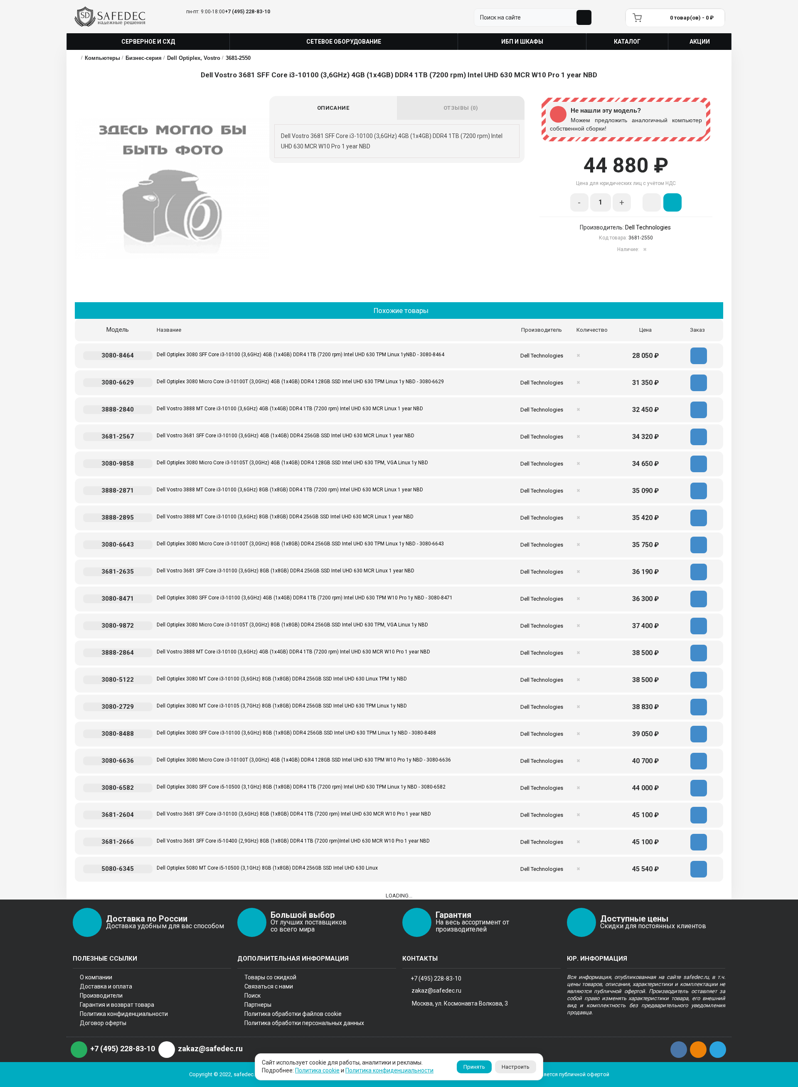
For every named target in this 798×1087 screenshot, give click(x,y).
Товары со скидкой (270, 977)
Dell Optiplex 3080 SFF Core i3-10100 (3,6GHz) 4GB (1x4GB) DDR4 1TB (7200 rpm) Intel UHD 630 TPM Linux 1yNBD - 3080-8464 (300, 354)
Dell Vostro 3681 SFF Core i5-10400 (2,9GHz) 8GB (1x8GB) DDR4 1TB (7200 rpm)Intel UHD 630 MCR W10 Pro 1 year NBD (293, 841)
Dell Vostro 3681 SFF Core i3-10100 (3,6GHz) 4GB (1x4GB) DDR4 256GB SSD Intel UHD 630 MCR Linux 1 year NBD (285, 436)
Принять (474, 1067)
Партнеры (257, 1004)
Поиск (252, 995)
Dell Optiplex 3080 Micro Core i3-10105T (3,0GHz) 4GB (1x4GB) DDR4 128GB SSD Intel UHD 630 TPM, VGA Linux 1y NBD (292, 463)
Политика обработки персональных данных (304, 1023)
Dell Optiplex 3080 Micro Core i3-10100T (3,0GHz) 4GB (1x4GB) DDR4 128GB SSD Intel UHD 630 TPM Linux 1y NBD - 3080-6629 (300, 382)
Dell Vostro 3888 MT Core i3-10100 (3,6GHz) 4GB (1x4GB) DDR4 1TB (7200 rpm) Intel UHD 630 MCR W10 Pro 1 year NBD (293, 652)
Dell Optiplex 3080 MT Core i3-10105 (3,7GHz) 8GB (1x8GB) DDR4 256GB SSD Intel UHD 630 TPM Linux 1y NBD (282, 706)
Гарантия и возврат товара (117, 1004)
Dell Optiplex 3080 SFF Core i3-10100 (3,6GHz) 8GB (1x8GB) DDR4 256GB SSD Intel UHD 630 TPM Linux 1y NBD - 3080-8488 (296, 733)
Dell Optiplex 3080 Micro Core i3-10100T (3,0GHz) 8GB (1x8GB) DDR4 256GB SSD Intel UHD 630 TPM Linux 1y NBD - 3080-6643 (300, 544)
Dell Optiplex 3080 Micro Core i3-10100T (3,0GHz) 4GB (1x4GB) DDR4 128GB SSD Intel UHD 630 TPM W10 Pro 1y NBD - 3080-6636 (304, 760)
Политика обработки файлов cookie (293, 1014)
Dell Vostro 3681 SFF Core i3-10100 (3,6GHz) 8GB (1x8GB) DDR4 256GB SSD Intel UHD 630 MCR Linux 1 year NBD (285, 571)
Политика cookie (317, 1070)
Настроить (516, 1067)
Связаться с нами (268, 986)
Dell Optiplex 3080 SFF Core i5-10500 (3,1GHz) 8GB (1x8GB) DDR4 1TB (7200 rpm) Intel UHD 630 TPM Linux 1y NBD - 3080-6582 (301, 787)
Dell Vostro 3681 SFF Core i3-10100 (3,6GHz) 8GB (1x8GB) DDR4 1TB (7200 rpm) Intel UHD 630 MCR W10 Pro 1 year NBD (294, 814)
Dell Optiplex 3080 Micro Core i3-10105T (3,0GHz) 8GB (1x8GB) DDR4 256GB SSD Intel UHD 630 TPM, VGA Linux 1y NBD (292, 625)
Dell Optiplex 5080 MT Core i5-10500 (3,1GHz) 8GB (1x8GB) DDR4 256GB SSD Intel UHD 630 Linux (267, 868)
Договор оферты (103, 1023)
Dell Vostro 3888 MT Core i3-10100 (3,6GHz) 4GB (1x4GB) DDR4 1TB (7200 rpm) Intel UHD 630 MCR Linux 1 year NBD (290, 409)
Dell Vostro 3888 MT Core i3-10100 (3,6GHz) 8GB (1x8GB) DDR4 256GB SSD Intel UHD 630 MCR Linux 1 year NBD (285, 517)
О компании (96, 977)
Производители (101, 995)
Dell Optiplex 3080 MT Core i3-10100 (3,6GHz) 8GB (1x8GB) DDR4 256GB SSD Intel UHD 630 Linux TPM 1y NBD (282, 679)
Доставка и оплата (106, 986)
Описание (333, 108)
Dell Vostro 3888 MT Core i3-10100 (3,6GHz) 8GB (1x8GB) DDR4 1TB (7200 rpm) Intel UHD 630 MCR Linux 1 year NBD (290, 490)
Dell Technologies (648, 227)
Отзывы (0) (460, 108)
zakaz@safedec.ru (436, 990)
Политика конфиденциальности (124, 1014)
